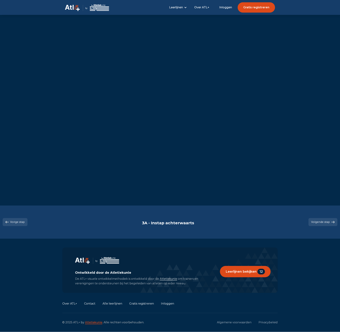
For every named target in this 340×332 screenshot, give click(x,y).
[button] (178, 7)
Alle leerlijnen (112, 303)
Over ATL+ (201, 7)
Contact (89, 303)
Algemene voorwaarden (234, 322)
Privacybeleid (268, 322)
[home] (87, 7)
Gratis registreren (141, 303)
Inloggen (225, 7)
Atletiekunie (168, 278)
